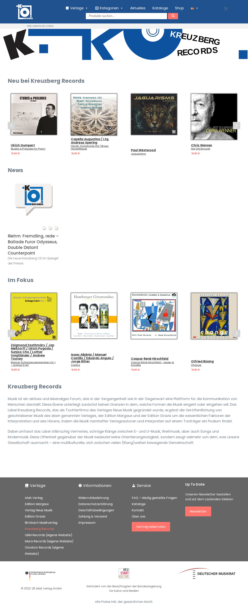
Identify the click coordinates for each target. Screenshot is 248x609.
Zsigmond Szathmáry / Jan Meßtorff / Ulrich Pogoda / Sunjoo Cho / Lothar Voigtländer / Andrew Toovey (32, 352)
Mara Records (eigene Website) (49, 541)
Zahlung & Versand (92, 516)
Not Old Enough (200, 149)
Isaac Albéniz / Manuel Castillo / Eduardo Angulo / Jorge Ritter (92, 358)
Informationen (97, 485)
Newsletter (198, 511)
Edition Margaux (37, 504)
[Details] (34, 114)
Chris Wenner (201, 145)
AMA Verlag (34, 498)
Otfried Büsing (202, 361)
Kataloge (160, 8)
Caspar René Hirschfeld (149, 359)
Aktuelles (138, 8)
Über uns (138, 516)
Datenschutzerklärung (95, 504)
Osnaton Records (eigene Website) (44, 550)
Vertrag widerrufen (150, 526)
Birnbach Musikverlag (41, 522)
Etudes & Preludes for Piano (28, 149)
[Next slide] (236, 125)
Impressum (87, 522)
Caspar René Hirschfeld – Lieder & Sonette (152, 364)
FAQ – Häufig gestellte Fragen (154, 498)
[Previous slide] (11, 125)
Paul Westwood (143, 150)
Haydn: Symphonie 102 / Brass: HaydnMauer (90, 147)
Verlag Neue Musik (39, 510)
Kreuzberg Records (39, 529)
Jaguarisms (138, 154)
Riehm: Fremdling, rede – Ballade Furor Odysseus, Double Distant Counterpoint (33, 244)
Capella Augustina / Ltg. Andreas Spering (90, 140)
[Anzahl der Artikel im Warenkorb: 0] (225, 8)
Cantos (75, 365)
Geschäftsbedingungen (96, 510)
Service (144, 485)
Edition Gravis (35, 516)
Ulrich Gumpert (23, 145)
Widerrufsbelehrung (93, 498)
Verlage (38, 485)
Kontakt (138, 510)
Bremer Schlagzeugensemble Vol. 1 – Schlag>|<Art (33, 364)
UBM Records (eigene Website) (48, 535)
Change (196, 365)
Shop (179, 8)
